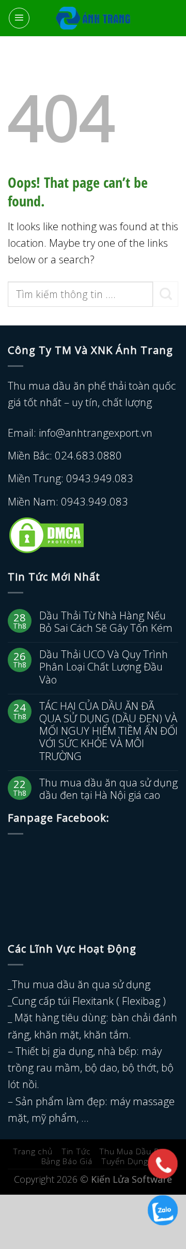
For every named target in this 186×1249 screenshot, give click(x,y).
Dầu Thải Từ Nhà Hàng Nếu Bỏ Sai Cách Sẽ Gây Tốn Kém (106, 621)
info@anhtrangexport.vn (95, 432)
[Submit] (165, 294)
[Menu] (19, 18)
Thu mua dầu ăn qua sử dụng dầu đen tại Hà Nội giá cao (108, 788)
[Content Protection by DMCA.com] (46, 534)
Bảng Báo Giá (66, 1161)
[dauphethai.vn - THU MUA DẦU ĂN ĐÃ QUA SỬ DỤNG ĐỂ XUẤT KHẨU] (93, 18)
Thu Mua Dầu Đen (134, 1151)
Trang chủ (33, 1151)
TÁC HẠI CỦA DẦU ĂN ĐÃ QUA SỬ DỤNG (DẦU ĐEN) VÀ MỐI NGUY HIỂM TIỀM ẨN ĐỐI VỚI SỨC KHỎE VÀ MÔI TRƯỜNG (108, 731)
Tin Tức (75, 1151)
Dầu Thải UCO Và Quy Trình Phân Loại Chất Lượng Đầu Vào (103, 667)
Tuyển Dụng (124, 1161)
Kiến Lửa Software (131, 1179)
